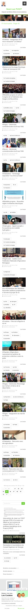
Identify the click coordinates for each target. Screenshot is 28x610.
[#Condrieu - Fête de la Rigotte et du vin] (14, 315)
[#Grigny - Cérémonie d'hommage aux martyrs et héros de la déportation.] (14, 377)
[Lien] (14, 587)
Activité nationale (7, 571)
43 (21, 489)
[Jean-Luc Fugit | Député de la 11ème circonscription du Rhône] (4, 4)
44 (3, 491)
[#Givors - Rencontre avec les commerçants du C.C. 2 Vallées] (14, 462)
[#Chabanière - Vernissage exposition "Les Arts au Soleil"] (14, 167)
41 (15, 489)
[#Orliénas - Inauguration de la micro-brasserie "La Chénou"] (14, 33)
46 (10, 491)
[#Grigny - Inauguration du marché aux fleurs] (14, 407)
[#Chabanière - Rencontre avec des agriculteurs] (14, 435)
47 (13, 491)
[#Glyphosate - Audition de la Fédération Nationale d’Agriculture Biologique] (14, 252)
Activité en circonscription (9, 568)
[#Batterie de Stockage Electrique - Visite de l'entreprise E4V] (14, 60)
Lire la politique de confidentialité (9, 603)
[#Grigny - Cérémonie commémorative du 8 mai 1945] (14, 118)
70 (3, 494)
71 (6, 494)
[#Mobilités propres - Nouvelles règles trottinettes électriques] (14, 195)
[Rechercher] (23, 503)
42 (18, 489)
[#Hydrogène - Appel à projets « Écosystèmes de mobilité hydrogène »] (14, 219)
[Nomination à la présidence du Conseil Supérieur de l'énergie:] (14, 539)
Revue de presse (7, 574)
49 (20, 491)
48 (17, 491)
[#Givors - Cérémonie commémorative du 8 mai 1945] (14, 142)
